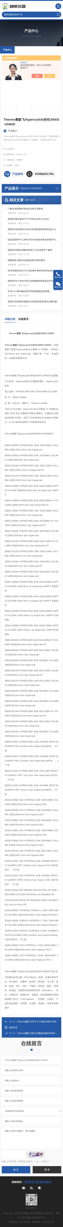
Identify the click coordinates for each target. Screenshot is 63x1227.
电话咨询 (58, 277)
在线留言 (23, 319)
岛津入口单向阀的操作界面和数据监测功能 (29, 291)
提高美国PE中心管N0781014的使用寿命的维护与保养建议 (33, 239)
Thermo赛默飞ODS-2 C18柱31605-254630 (37, 1021)
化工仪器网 (24, 1222)
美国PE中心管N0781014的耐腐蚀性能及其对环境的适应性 (33, 281)
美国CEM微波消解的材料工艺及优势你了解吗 (30, 250)
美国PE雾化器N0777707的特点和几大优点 (28, 219)
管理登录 (36, 1222)
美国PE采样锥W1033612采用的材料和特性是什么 (32, 229)
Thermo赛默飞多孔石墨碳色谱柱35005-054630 (40, 1033)
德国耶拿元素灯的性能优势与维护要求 (26, 260)
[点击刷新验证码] (35, 1155)
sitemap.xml (48, 1222)
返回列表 (13, 1027)
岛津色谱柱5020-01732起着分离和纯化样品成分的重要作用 (33, 270)
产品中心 (7, 50)
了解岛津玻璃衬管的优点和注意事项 (25, 208)
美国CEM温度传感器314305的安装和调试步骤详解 (32, 301)
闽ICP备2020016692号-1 (33, 1217)
